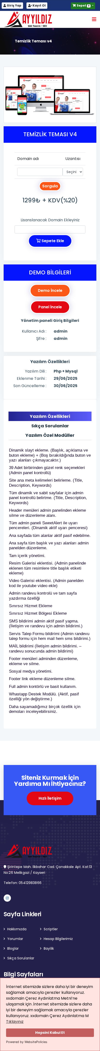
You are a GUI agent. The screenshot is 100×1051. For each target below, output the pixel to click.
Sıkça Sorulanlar (20, 958)
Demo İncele (50, 290)
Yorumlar (15, 938)
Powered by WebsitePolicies (26, 1042)
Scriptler (51, 929)
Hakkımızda (16, 929)
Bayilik (49, 948)
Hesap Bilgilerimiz (58, 938)
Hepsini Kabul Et (50, 1032)
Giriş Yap (13, 5)
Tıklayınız (15, 1021)
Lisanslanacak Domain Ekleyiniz (50, 220)
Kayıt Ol (39, 5)
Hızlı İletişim (50, 798)
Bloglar (13, 948)
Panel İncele (50, 307)
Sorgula (50, 186)
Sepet (83, 5)
